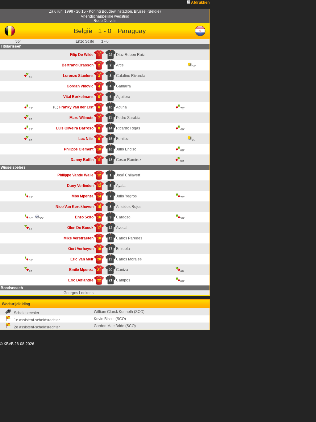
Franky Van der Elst (76, 107)
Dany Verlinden (80, 186)
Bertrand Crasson (78, 65)
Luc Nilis (86, 139)
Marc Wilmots (81, 118)
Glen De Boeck (80, 228)
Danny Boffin (82, 160)
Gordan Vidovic (80, 86)
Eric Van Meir (82, 259)
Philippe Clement (79, 149)
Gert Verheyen (81, 249)
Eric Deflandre (81, 280)
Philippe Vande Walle (75, 175)
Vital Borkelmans (78, 97)
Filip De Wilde (82, 55)
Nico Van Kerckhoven (75, 207)
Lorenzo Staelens (78, 76)
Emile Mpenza (81, 270)
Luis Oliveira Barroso (75, 128)
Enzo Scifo (84, 217)
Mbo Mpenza (83, 196)
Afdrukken (200, 2)
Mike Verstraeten (79, 238)
